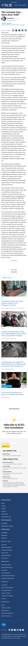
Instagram (20, 630)
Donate (16, 5)
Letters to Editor (5, 593)
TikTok (23, 630)
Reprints (3, 598)
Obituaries (4, 535)
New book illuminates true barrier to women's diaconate (12, 393)
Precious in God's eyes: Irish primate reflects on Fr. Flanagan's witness (12, 303)
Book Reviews (7, 386)
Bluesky (9, 630)
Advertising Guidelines (6, 634)
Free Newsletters (6, 573)
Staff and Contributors (7, 613)
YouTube (18, 630)
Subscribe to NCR (6, 565)
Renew (19, 5)
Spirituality (4, 514)
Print (26, 30)
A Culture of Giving (6, 550)
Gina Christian (5, 369)
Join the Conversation (6, 23)
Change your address (7, 595)
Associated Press (12, 338)
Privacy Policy (5, 610)
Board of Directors (6, 616)
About (3, 605)
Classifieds (4, 532)
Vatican (3, 506)
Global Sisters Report (7, 526)
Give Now (4, 544)
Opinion (3, 511)
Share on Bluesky (13, 30)
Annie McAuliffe (5, 397)
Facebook (15, 630)
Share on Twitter (19, 30)
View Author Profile (11, 20)
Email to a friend (22, 30)
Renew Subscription (7, 567)
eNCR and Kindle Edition (8, 575)
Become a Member (6, 547)
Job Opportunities (6, 590)
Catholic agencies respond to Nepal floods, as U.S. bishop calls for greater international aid (13, 364)
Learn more (22, 24)
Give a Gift (4, 570)
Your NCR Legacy (6, 555)
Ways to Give (4, 553)
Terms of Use (14, 634)
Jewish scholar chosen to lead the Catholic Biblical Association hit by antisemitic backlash (13, 334)
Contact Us (4, 585)
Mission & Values (6, 608)
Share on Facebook (16, 30)
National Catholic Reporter (3, 624)
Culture (3, 389)
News (2, 298)
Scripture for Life (6, 516)
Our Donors (4, 558)
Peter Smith (4, 338)
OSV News (21, 308)
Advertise (4, 538)
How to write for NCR (7, 587)
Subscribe (24, 5)
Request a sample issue (7, 578)
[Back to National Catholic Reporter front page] (8, 5)
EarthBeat (4, 523)
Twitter (12, 630)
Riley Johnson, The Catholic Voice (10, 308)
